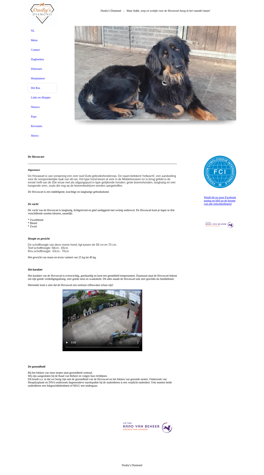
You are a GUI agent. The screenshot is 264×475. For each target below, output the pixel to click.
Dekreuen (36, 68)
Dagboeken (37, 59)
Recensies (36, 126)
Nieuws (35, 107)
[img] (42, 13)
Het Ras (35, 87)
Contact (35, 49)
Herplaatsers (38, 78)
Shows (35, 135)
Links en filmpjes (40, 97)
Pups (33, 116)
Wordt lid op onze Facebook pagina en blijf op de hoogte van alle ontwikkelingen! (220, 200)
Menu (34, 40)
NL (33, 30)
